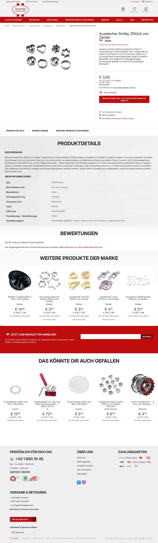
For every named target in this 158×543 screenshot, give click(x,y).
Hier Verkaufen (84, 469)
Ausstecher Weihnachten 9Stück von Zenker (138, 298)
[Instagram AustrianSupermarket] (84, 482)
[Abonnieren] (147, 336)
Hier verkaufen (104, 84)
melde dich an (70, 247)
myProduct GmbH (125, 538)
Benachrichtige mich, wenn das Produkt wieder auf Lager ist (124, 99)
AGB (47, 538)
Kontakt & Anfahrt (85, 465)
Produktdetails (15, 130)
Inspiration (147, 20)
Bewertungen (40, 130)
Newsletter (82, 473)
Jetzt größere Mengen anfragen (124, 87)
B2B (132, 20)
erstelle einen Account (92, 247)
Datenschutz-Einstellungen (62, 538)
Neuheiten (34, 20)
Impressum (26, 538)
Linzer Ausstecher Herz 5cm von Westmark (142, 403)
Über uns (81, 457)
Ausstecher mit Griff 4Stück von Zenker (79, 298)
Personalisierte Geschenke (79, 20)
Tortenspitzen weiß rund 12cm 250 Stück (15, 403)
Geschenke (52, 20)
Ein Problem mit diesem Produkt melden (118, 118)
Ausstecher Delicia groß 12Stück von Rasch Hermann (111, 404)
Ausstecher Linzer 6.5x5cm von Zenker (108, 298)
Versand (118, 80)
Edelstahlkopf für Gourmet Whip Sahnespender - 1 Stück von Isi (47, 404)
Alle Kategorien (13, 20)
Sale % (119, 20)
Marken (105, 20)
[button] (91, 270)
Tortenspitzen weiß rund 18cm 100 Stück (79, 403)
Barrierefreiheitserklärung (85, 538)
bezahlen (111, 115)
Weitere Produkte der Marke (72, 130)
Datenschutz (38, 538)
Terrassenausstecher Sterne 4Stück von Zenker (49, 299)
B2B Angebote (83, 461)
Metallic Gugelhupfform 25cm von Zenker (19, 298)
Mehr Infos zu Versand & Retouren (24, 509)
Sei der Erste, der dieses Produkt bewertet (113, 45)
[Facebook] (79, 482)
